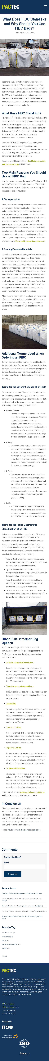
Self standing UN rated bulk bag (19, 662)
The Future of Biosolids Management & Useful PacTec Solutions (22, 893)
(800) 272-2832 (8, 1004)
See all (4, 957)
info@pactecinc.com (10, 1007)
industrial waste (14, 830)
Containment (7, 937)
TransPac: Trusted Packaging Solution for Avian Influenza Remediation (24, 911)
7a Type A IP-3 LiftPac (15, 768)
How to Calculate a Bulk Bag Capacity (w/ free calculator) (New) (22, 906)
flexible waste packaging (30, 830)
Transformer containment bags (20, 686)
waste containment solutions (32, 792)
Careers (6, 948)
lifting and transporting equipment (29, 241)
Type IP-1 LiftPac (13, 727)
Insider (5, 940)
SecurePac (11, 703)
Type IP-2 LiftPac (13, 748)
